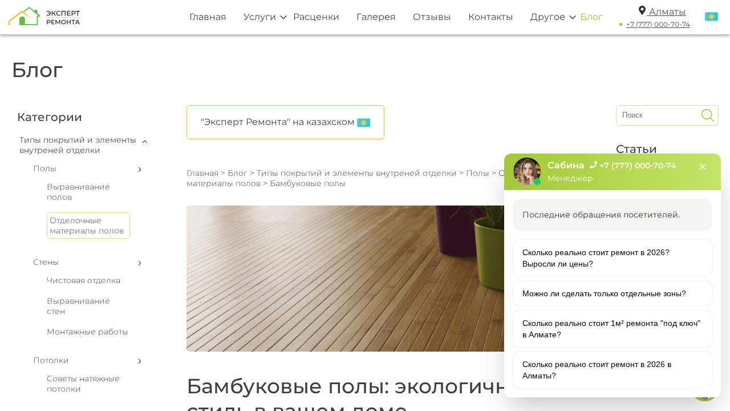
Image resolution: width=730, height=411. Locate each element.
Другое (547, 16)
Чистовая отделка (83, 280)
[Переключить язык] (711, 17)
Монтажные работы (87, 332)
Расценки (316, 16)
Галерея (376, 16)
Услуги (260, 16)
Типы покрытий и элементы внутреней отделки (357, 173)
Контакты (490, 16)
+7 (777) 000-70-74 (658, 24)
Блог (591, 16)
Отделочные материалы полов (87, 225)
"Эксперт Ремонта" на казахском (279, 121)
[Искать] (707, 115)
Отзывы (432, 16)
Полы (44, 168)
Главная (207, 16)
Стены (46, 262)
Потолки (51, 360)
